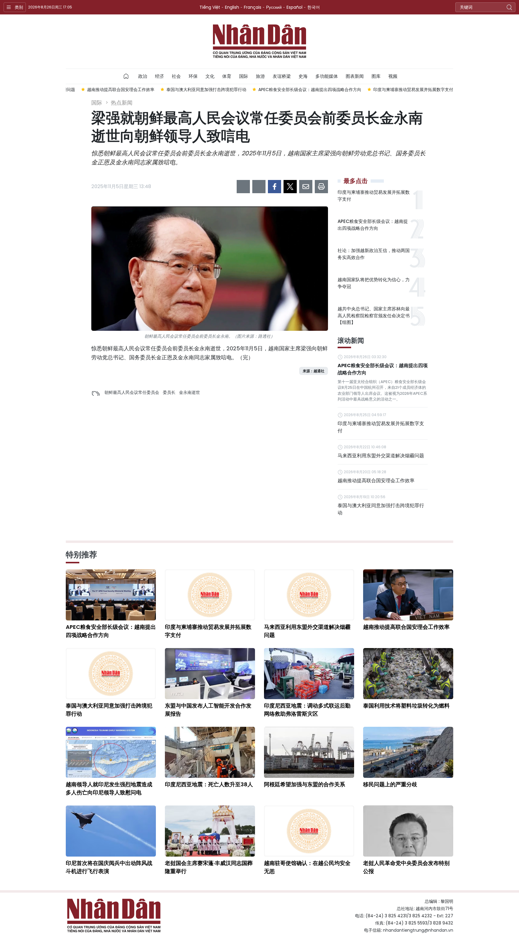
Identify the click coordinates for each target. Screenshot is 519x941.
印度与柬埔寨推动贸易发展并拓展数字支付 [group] (413, 90)
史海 (303, 76)
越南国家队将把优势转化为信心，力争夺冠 (374, 283)
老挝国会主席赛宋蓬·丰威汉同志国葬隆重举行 (209, 867)
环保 (193, 76)
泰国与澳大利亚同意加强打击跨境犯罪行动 (381, 509)
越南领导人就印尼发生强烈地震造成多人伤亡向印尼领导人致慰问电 (109, 788)
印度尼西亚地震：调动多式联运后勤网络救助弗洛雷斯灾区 (307, 709)
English (232, 7)
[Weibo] (243, 186)
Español (294, 7)
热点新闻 (121, 102)
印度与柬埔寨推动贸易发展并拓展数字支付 (374, 195)
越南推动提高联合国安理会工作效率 (376, 480)
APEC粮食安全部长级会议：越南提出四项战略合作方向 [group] (309, 90)
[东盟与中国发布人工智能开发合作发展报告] (210, 673)
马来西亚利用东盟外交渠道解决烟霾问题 (381, 455)
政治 (142, 76)
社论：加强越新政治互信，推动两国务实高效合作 (374, 253)
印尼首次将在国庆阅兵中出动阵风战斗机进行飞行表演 (109, 867)
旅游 (260, 76)
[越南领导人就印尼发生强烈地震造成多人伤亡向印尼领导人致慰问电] (111, 752)
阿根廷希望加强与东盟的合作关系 (304, 784)
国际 (243, 76)
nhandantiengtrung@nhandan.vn (418, 930)
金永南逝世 (189, 392)
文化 (209, 76)
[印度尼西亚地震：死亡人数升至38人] (210, 752)
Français (252, 7)
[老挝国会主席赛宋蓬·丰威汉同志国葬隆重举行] (210, 831)
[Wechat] (259, 186)
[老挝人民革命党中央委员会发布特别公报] (408, 831)
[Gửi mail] (305, 186)
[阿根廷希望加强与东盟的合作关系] (309, 752)
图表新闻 (355, 76)
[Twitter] (290, 186)
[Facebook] (274, 186)
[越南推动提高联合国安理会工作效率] (408, 594)
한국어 (313, 7)
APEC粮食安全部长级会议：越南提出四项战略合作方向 (373, 224)
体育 (226, 76)
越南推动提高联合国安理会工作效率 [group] (120, 90)
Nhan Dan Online (259, 41)
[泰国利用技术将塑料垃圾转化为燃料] (408, 673)
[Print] (321, 186)
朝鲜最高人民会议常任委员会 (132, 392)
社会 (176, 76)
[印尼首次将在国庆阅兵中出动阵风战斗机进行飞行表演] (111, 831)
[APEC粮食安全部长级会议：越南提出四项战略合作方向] (111, 594)
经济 (159, 76)
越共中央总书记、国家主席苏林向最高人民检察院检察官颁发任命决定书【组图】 (374, 315)
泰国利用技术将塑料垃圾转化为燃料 (406, 705)
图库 (376, 76)
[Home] (126, 76)
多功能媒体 (326, 76)
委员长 (169, 392)
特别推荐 (81, 554)
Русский (274, 7)
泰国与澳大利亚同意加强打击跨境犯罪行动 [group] (206, 90)
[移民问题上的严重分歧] (408, 752)
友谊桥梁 (282, 76)
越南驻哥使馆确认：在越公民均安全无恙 (307, 867)
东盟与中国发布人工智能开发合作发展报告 (208, 709)
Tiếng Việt (209, 7)
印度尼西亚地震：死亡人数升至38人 (209, 784)
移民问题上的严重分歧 (390, 784)
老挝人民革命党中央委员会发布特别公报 (406, 867)
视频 (392, 76)
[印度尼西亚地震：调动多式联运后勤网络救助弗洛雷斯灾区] (309, 673)
